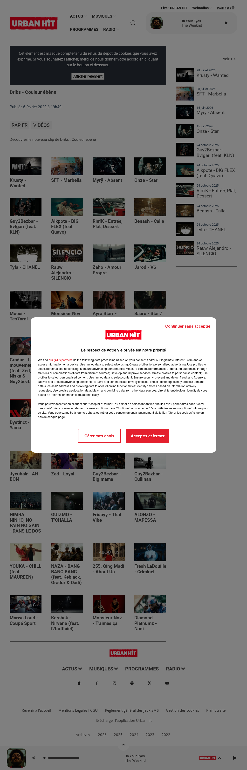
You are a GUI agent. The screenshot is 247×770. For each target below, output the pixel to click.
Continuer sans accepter (187, 326)
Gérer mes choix (99, 436)
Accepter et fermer (148, 436)
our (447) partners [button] (60, 360)
